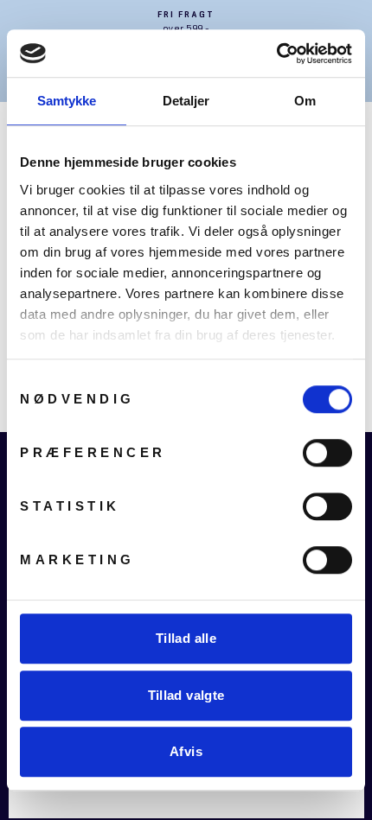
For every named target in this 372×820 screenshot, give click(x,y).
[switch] (327, 453)
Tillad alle (186, 638)
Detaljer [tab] (186, 100)
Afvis (186, 751)
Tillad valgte (186, 695)
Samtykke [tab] (67, 100)
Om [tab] (305, 100)
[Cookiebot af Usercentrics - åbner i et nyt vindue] (276, 53)
